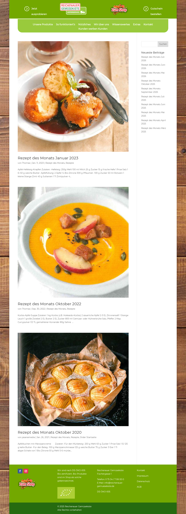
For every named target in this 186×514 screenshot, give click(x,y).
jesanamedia (28, 437)
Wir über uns (101, 24)
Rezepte (70, 163)
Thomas (26, 163)
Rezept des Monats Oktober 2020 (50, 432)
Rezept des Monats (55, 163)
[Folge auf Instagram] (26, 471)
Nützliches (84, 24)
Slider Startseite (88, 437)
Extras (136, 24)
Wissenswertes (121, 24)
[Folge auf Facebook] (20, 471)
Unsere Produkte (43, 24)
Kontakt (148, 24)
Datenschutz (143, 481)
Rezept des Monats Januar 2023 (48, 158)
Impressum (143, 476)
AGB (139, 487)
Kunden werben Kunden (93, 29)
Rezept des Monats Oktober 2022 (49, 304)
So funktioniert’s (65, 24)
